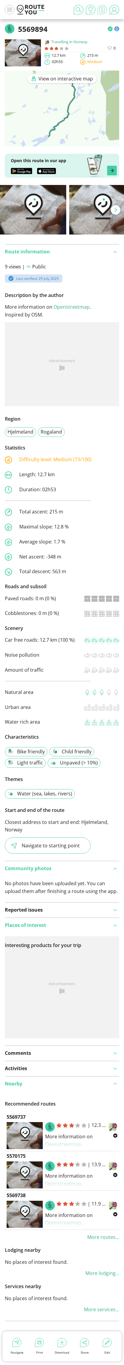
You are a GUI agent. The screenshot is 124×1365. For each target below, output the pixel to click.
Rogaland (51, 431)
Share (85, 1352)
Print (39, 1352)
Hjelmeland (20, 431)
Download (62, 1352)
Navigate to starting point (51, 845)
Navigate (17, 1352)
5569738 (16, 1195)
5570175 (16, 1156)
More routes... (103, 1237)
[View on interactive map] (62, 142)
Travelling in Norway (69, 41)
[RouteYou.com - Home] (31, 9)
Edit (107, 1352)
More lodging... (102, 1273)
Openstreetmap (72, 307)
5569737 (16, 1117)
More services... (101, 1309)
